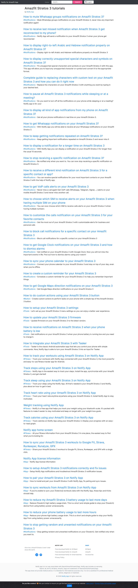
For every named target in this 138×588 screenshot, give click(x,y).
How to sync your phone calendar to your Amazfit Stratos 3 (59, 261)
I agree (69, 585)
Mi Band (88, 549)
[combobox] (89, 2)
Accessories (89, 554)
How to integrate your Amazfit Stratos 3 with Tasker (55, 343)
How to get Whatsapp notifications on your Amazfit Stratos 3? (61, 123)
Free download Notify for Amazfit (66, 552)
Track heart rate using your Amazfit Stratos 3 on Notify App (59, 392)
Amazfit (87, 552)
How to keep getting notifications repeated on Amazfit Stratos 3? (63, 136)
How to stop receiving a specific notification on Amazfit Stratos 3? (63, 158)
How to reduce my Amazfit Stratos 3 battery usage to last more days (65, 499)
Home (47, 2)
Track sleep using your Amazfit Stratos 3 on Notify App (56, 380)
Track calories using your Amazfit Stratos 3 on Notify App (58, 417)
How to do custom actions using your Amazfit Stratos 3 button (61, 295)
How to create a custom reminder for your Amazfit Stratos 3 (59, 273)
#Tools (26, 311)
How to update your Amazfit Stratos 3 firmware (52, 317)
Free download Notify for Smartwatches (68, 554)
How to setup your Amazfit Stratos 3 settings (50, 307)
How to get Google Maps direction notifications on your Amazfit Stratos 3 (68, 285)
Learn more (90, 583)
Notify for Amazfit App (9, 2)
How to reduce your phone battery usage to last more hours (59, 512)
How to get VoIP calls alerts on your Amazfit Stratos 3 (56, 186)
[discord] (41, 554)
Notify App (30, 12)
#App (25, 462)
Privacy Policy (59, 557)
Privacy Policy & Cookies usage (105, 583)
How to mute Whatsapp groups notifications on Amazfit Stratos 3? (63, 16)
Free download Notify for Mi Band (66, 549)
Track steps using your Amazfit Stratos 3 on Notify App (57, 368)
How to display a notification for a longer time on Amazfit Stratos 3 (63, 145)
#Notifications (29, 20)
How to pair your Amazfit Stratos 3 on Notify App (53, 477)
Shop (87, 545)
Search (77, 2)
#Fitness (27, 359)
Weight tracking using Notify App (43, 405)
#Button (26, 299)
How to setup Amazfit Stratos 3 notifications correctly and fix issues (64, 468)
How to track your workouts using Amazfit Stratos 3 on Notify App (63, 355)
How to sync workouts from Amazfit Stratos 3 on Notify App (59, 487)
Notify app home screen (38, 429)
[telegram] (36, 554)
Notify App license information (41, 458)
